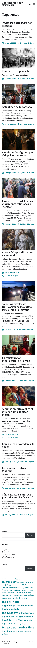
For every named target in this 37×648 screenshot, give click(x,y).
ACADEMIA (5, 579)
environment (13, 587)
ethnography (23, 588)
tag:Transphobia (23, 620)
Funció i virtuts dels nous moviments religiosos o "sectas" (17, 204)
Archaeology (29, 582)
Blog (4, 585)
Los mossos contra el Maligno (15, 470)
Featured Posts (7, 590)
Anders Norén (31, 642)
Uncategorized (9, 631)
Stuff (9, 598)
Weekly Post (27, 631)
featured (32, 587)
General (4, 592)
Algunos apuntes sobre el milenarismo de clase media (17, 411)
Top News (25, 624)
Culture (5, 587)
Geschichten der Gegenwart (16, 592)
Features (17, 590)
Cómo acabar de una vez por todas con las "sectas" (17, 496)
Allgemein (17, 579)
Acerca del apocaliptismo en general (17, 254)
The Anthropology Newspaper (12, 4)
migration (9, 595)
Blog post (10, 585)
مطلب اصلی (5, 634)
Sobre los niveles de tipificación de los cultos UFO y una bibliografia (17, 307)
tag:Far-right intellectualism (17, 605)
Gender (30, 590)
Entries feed (7, 552)
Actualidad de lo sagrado (17, 107)
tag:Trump (7, 623)
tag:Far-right (10, 601)
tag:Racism (8, 616)
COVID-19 (25, 585)
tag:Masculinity (10, 609)
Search (4, 531)
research (4, 598)
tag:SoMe (7, 620)
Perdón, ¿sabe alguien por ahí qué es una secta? (17, 154)
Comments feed (8, 554)
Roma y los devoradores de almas (18, 446)
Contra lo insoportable (16, 71)
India (3, 595)
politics (31, 595)
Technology (18, 624)
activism (11, 579)
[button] (30, 4)
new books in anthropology (20, 595)
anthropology (9, 581)
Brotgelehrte (17, 585)
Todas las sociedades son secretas (17, 24)
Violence (20, 631)
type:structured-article (18, 627)
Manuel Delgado (28, 43)
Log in (4, 550)
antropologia (20, 582)
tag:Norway (27, 613)
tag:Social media (24, 616)
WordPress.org (8, 557)
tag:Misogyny (11, 612)
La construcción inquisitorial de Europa (16, 359)
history (28, 592)
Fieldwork (24, 590)
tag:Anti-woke (20, 598)
